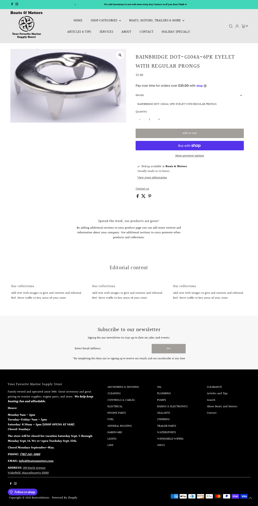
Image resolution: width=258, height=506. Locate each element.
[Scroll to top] (250, 498)
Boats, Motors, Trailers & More (155, 20)
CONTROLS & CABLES (121, 400)
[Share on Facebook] (138, 197)
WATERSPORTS (166, 432)
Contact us (142, 188)
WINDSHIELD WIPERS (170, 438)
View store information (152, 177)
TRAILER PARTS (166, 426)
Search (211, 400)
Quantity (141, 111)
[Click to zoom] (120, 55)
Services (106, 31)
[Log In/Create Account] (237, 26)
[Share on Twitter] (143, 197)
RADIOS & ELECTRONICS (172, 406)
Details (140, 95)
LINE (110, 445)
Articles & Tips (79, 31)
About (126, 31)
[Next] (182, 4)
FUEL (110, 419)
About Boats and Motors (222, 406)
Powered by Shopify (64, 497)
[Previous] (75, 4)
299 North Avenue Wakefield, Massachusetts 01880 (28, 470)
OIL (159, 387)
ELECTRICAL (115, 406)
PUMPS (161, 400)
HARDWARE (114, 432)
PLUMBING (164, 393)
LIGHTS (112, 438)
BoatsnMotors (40, 497)
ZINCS (161, 445)
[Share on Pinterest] (149, 197)
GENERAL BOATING (119, 426)
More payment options (189, 155)
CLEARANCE (214, 387)
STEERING (163, 419)
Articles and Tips (217, 393)
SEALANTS (163, 413)
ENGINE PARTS (116, 413)
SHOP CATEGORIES (104, 20)
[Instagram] (17, 4)
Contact (146, 31)
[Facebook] (12, 4)
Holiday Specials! (176, 31)
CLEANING (114, 393)
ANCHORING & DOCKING (123, 387)
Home (78, 20)
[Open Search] (231, 26)
